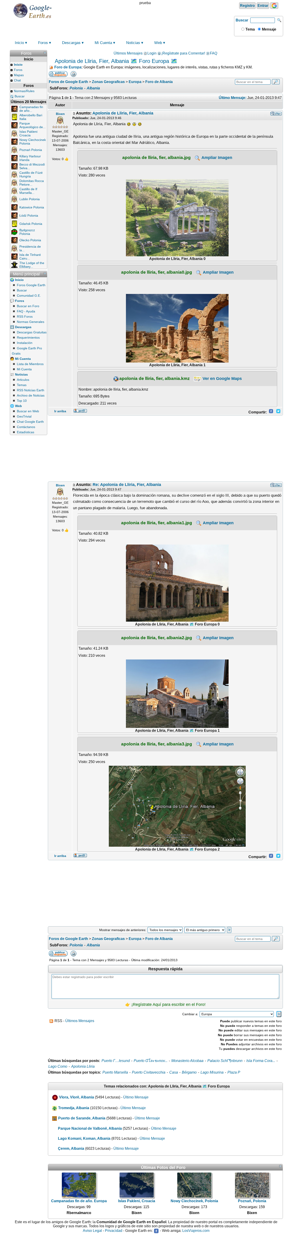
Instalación (24, 343)
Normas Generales (30, 322)
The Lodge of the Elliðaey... (31, 264)
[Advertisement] (165, 448)
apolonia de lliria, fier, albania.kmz (154, 378)
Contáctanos (26, 427)
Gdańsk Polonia (30, 224)
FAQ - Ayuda (26, 311)
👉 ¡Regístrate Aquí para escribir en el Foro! (165, 1004)
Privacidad (113, 1231)
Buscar (242, 20)
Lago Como (57, 1066)
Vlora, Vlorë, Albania (76, 1097)
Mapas (19, 75)
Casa (173, 1072)
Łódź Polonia (28, 215)
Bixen (60, 114)
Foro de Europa (67, 67)
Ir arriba (60, 411)
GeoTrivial (24, 416)
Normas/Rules (24, 91)
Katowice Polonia (31, 207)
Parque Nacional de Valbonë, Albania (90, 1128)
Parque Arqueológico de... (32, 125)
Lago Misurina (212, 1072)
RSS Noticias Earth (30, 390)
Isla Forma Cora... (260, 1061)
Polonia (76, 88)
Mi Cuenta (103, 43)
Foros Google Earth (31, 285)
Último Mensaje (136, 1097)
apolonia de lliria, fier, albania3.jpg (156, 743)
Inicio (19, 43)
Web (158, 43)
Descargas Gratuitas (32, 332)
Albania (93, 88)
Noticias (133, 43)
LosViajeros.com (195, 1231)
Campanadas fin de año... (31, 108)
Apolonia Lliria (83, 1066)
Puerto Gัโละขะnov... (150, 1061)
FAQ (213, 53)
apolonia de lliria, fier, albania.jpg (156, 157)
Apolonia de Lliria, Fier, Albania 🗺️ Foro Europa (112, 61)
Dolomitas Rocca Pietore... (31, 182)
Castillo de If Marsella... (28, 191)
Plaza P (233, 1072)
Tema (250, 29)
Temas (21, 385)
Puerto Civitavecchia (148, 1072)
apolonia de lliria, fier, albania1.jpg (156, 522)
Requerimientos (28, 337)
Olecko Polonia (30, 240)
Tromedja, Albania (73, 1108)
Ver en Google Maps (221, 378)
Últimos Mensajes (128, 53)
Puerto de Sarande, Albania (81, 1118)
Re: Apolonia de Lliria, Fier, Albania (127, 484)
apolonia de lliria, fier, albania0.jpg (156, 272)
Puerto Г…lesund (116, 1061)
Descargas (71, 43)
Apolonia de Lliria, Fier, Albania (122, 113)
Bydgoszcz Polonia (27, 232)
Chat (17, 80)
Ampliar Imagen (216, 157)
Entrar (263, 6)
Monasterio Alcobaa (187, 1061)
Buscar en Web (28, 411)
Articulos (23, 380)
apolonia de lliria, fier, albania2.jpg (156, 637)
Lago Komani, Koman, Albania (84, 1138)
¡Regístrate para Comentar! (183, 53)
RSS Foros (25, 316)
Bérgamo (189, 1072)
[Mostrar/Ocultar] (45, 52)
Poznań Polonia (30, 150)
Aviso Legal (92, 1231)
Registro (247, 6)
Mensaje (268, 29)
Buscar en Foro (28, 306)
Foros (43, 43)
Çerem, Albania (71, 1148)
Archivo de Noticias (30, 395)
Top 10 (22, 400)
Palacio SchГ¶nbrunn (224, 1061)
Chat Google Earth (30, 421)
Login (151, 53)
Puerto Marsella (115, 1072)
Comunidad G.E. (29, 295)
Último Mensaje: (232, 98)
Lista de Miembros (30, 364)
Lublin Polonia (29, 199)
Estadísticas (25, 432)
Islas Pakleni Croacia (28, 133)
